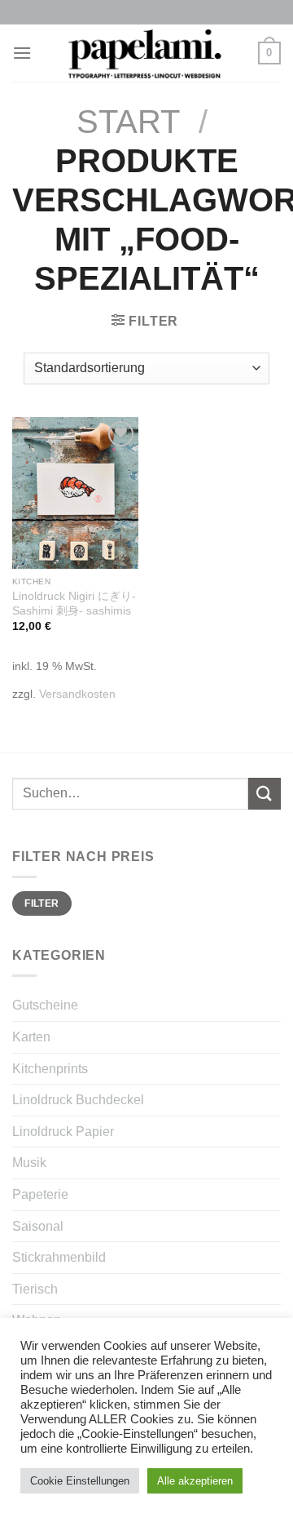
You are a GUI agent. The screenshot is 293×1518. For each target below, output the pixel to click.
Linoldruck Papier (63, 1131)
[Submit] (264, 794)
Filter (41, 903)
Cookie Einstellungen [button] (79, 1481)
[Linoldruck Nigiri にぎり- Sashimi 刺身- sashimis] (75, 493)
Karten (31, 1037)
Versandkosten (77, 693)
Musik (29, 1163)
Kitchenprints (50, 1069)
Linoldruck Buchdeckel (78, 1100)
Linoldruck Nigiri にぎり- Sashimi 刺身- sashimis (74, 603)
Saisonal (37, 1226)
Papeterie (40, 1194)
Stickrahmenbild (59, 1257)
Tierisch (35, 1289)
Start (128, 122)
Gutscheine (45, 1005)
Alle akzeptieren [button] (195, 1481)
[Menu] (22, 53)
